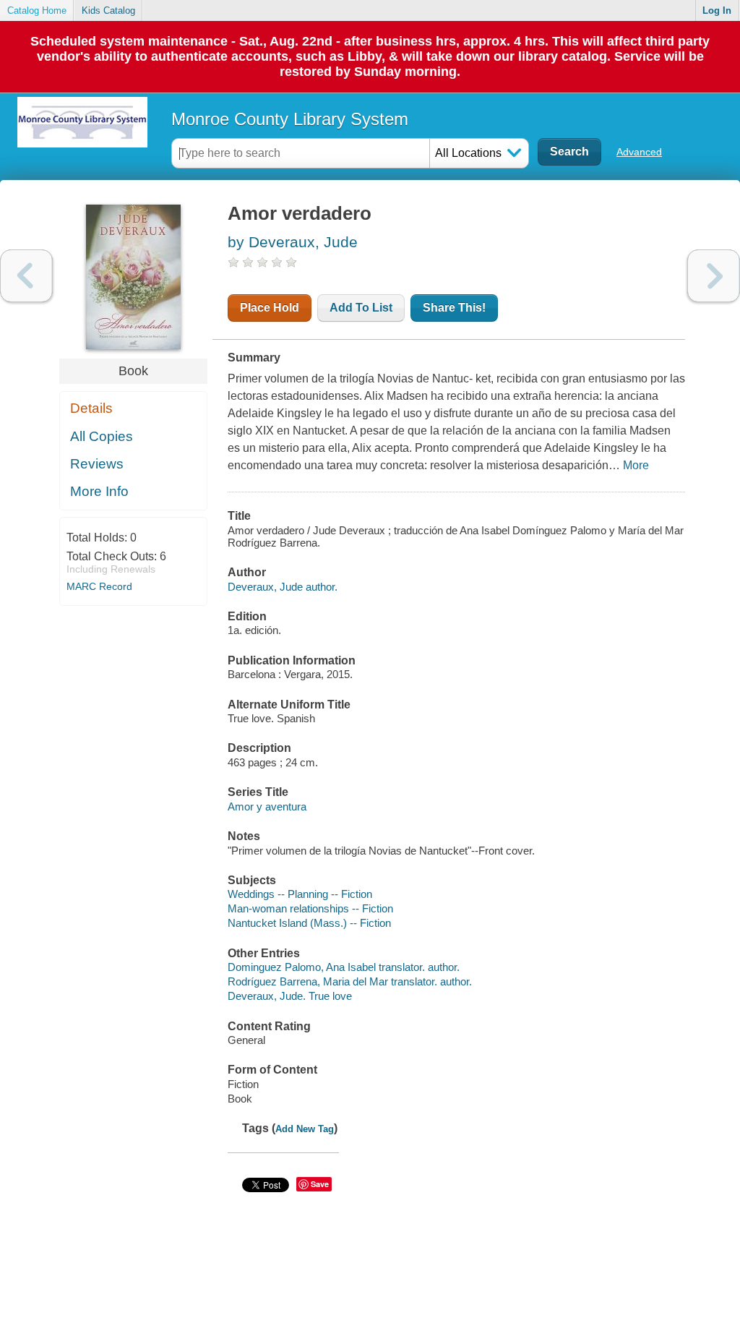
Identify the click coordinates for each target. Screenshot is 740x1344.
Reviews (97, 463)
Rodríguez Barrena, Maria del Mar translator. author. (350, 981)
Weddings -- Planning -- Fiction (300, 894)
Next (713, 275)
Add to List (361, 307)
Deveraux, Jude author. (282, 587)
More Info (99, 491)
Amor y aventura (267, 806)
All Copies (101, 436)
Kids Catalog (108, 10)
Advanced (639, 152)
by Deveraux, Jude (293, 242)
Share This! (454, 307)
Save (320, 1183)
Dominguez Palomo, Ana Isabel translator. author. (344, 967)
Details (91, 408)
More (636, 465)
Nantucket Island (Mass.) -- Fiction (309, 923)
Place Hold (269, 307)
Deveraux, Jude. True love (290, 996)
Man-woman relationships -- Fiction (310, 908)
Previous (26, 275)
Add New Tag (304, 1128)
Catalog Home (36, 10)
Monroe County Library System (289, 119)
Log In (716, 10)
